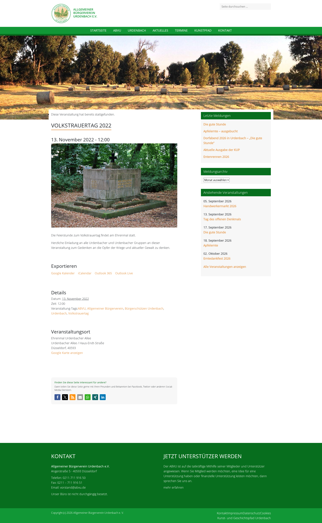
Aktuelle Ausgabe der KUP (221, 150)
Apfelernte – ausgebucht (220, 131)
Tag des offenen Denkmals (222, 219)
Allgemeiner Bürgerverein (105, 308)
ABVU (117, 30)
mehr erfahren (174, 487)
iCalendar (84, 273)
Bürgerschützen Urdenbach (144, 308)
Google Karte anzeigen (67, 353)
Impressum (235, 513)
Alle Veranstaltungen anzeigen (224, 267)
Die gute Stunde (214, 124)
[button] (57, 397)
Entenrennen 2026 (216, 157)
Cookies (265, 513)
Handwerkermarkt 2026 (219, 206)
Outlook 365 (103, 273)
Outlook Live (124, 273)
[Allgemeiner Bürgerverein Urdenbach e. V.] (74, 13)
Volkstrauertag (78, 313)
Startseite (98, 30)
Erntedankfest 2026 (216, 258)
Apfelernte (210, 245)
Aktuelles (160, 30)
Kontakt (225, 30)
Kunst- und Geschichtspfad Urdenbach (244, 518)
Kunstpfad (202, 30)
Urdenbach (137, 30)
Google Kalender (63, 273)
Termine (181, 30)
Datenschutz (251, 513)
